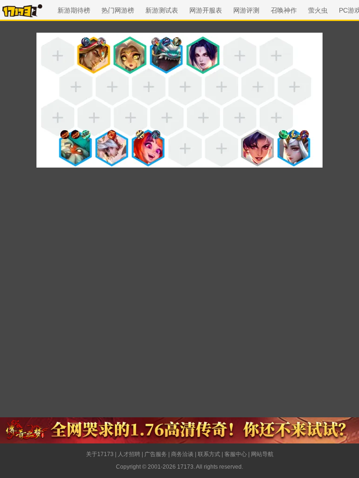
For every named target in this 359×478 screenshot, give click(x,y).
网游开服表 (205, 10)
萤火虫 (318, 10)
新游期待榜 (73, 10)
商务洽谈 (182, 454)
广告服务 (155, 454)
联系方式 (209, 454)
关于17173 (100, 454)
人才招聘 (129, 454)
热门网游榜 (117, 10)
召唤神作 (284, 10)
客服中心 (235, 454)
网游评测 (246, 10)
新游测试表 (161, 10)
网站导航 (262, 454)
